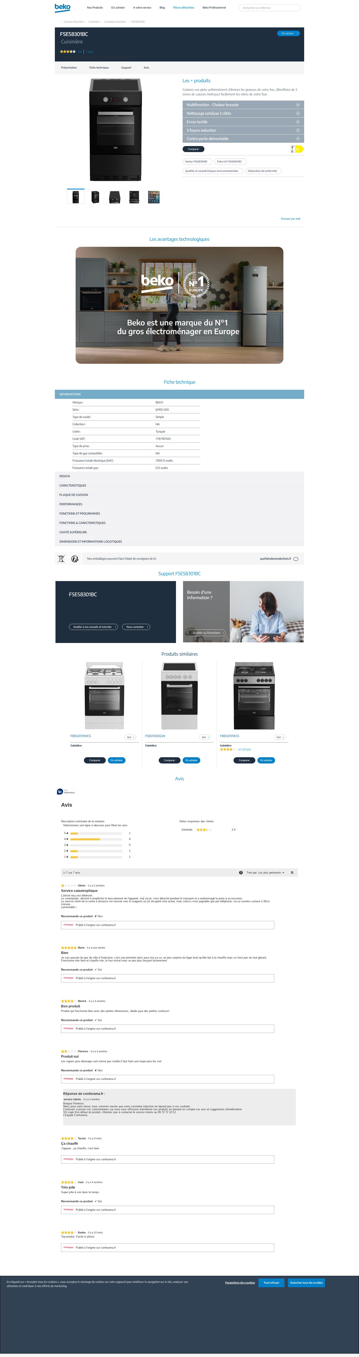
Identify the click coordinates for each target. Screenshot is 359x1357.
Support (126, 67)
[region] (179, 1315)
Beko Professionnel (214, 7)
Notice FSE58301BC (196, 161)
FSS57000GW (155, 736)
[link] (68, 52)
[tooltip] (66, 791)
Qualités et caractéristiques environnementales (211, 170)
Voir (129, 737)
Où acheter (118, 7)
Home (57, 21)
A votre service (142, 7)
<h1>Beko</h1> (67, 7)
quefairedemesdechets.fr (275, 558)
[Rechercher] (296, 7)
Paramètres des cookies (240, 1282)
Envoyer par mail (290, 218)
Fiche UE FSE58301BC (229, 161)
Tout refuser (271, 1282)
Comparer (193, 149)
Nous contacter (135, 626)
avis (90, 52)
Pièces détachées (183, 7)
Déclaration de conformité (262, 170)
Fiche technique (99, 67)
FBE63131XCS (229, 736)
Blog (162, 7)
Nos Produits (95, 7)
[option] (76, 196)
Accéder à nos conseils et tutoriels (92, 626)
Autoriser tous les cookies (306, 1282)
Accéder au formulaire (206, 632)
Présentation (69, 67)
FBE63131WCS (80, 736)
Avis (146, 67)
